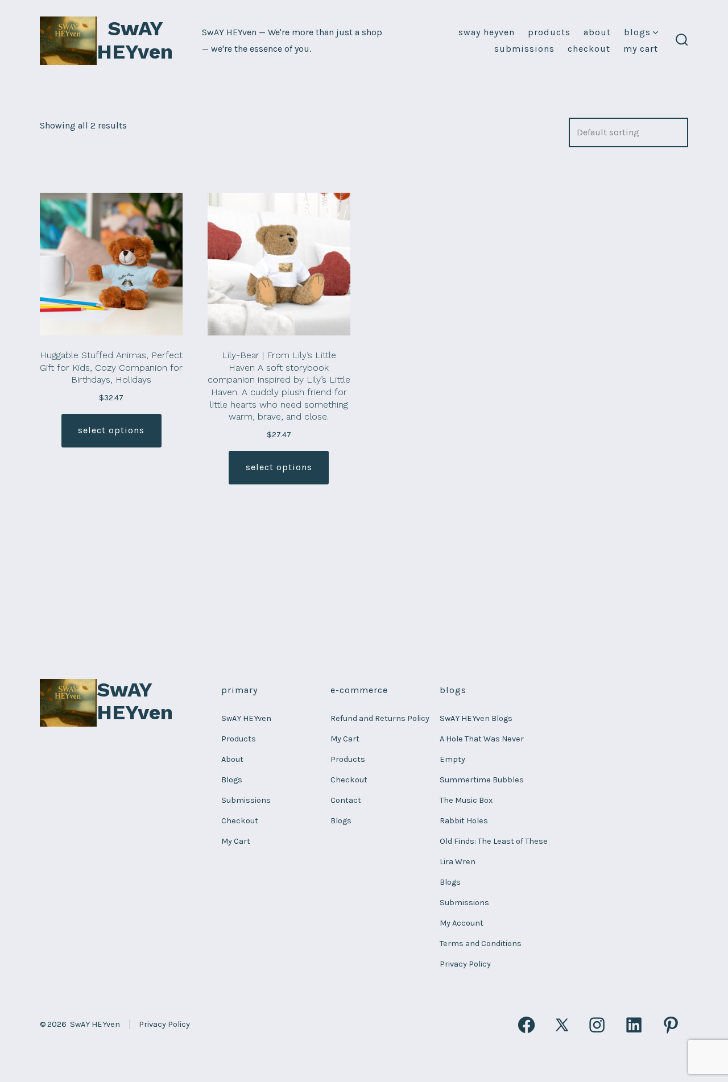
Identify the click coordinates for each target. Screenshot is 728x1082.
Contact (345, 800)
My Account (461, 923)
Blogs (637, 32)
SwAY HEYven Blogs (476, 718)
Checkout (589, 48)
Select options (111, 430)
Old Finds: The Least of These (494, 841)
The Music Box (466, 800)
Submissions (524, 48)
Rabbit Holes (464, 821)
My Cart (640, 48)
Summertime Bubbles (482, 780)
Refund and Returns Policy (379, 718)
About (597, 32)
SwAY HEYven (486, 32)
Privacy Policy (465, 964)
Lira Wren (457, 862)
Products (549, 32)
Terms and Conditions (481, 943)
